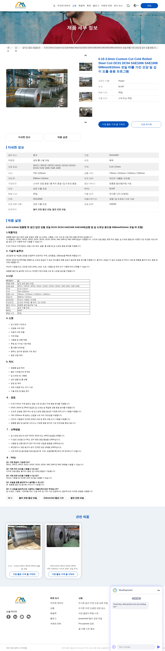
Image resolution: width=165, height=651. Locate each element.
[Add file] (114, 647)
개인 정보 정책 (12, 648)
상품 (74, 6)
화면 (89, 6)
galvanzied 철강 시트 (54, 498)
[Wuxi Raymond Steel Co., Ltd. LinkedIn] (15, 616)
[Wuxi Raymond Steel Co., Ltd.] (20, 6)
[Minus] (158, 590)
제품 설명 (62, 137)
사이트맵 (23, 648)
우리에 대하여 (63, 6)
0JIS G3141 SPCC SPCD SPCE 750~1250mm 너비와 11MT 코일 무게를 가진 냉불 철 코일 (63, 567)
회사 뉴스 (118, 6)
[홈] (20, 604)
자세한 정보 (24, 137)
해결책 (82, 6)
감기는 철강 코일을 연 (31, 48)
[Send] (158, 647)
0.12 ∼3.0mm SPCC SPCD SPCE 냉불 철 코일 (24, 567)
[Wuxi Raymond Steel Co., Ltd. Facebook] (8, 616)
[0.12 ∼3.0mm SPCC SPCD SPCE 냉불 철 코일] (24, 544)
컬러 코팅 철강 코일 (28, 498)
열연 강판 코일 (77, 498)
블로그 (96, 6)
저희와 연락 (106, 6)
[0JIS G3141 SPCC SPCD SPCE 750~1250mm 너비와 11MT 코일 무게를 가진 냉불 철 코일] (63, 544)
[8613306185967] (22, 616)
